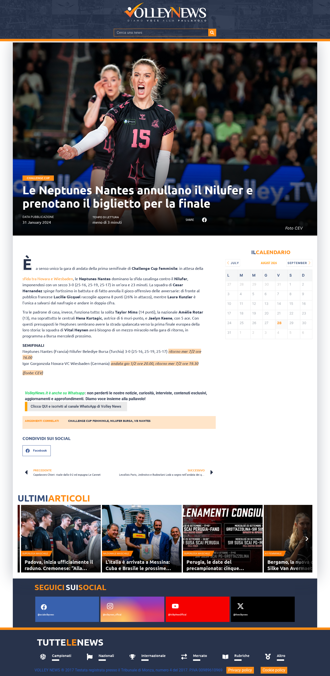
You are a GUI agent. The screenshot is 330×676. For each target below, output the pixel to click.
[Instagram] (110, 606)
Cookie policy (274, 670)
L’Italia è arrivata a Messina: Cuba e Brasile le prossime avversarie (138, 568)
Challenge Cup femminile (88, 421)
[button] (204, 220)
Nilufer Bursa (121, 421)
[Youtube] (175, 606)
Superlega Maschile (35, 553)
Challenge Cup (38, 178)
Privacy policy (240, 670)
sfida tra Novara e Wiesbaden (47, 278)
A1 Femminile (273, 553)
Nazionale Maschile (116, 553)
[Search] (212, 32)
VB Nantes (142, 421)
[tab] (58, 657)
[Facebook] (44, 607)
